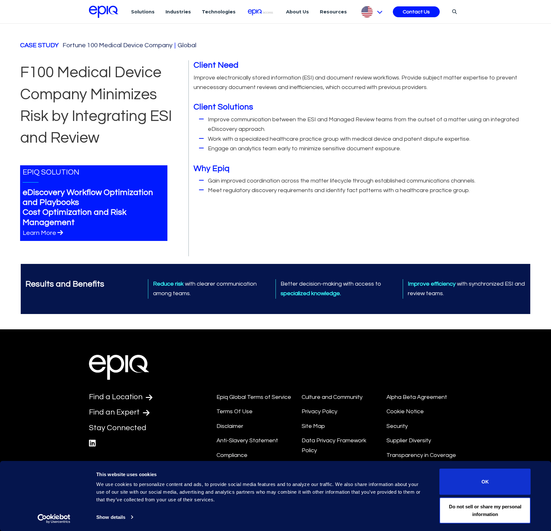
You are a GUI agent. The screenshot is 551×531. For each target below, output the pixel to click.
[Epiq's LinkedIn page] (92, 443)
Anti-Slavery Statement (247, 441)
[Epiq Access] (261, 11)
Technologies (219, 12)
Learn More (39, 233)
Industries (178, 12)
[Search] (453, 11)
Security (397, 426)
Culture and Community (332, 397)
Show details (110, 517)
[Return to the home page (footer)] (103, 12)
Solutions (143, 12)
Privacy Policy (319, 411)
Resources (333, 12)
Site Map (313, 426)
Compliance (232, 455)
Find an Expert (115, 412)
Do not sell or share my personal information (485, 510)
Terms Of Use (235, 411)
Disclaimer (230, 426)
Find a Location (116, 397)
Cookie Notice (405, 411)
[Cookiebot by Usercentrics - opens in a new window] (54, 518)
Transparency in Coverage (421, 455)
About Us (297, 12)
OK (485, 481)
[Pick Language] (371, 12)
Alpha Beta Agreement (416, 397)
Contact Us (416, 11)
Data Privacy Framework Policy (334, 445)
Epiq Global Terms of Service (254, 397)
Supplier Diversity (408, 441)
